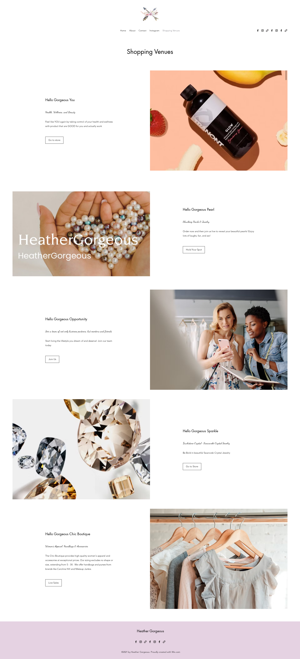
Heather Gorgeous (150, 631)
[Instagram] (262, 30)
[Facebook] (257, 30)
